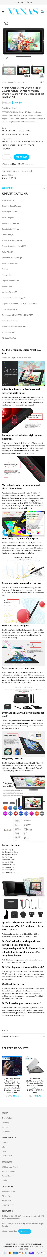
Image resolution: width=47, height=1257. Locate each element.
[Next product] (44, 82)
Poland (6, 149)
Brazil (31, 145)
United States (9, 145)
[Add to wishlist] (19, 1059)
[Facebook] (9, 178)
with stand (25, 131)
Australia (7, 141)
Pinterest (30, 2)
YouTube (27, 2)
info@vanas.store (13, 1219)
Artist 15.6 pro (9, 131)
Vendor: (5, 175)
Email (21, 2)
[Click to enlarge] (7, 58)
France (22, 145)
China (17, 141)
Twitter (18, 2)
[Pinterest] (15, 178)
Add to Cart (21, 157)
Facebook (16, 2)
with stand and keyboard (15, 134)
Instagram (24, 2)
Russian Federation (32, 141)
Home (4, 82)
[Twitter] (12, 178)
